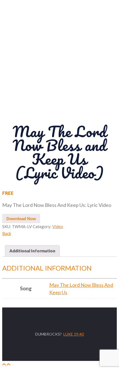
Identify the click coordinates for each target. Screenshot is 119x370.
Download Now (21, 218)
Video (57, 226)
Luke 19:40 (73, 334)
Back (6, 233)
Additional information (32, 250)
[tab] (32, 251)
